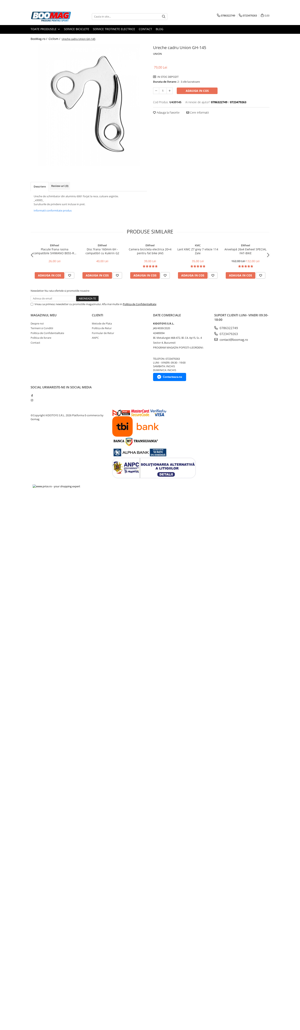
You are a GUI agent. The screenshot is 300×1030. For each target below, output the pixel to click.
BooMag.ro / (39, 39)
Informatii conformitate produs (53, 210)
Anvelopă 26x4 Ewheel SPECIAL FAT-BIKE (245, 251)
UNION (157, 54)
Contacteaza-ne (172, 376)
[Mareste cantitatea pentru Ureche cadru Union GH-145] (170, 91)
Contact (145, 29)
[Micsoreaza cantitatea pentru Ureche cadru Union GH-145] (156, 91)
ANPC (95, 338)
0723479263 (228, 334)
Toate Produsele (44, 29)
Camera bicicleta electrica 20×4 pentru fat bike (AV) (150, 251)
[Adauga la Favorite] (69, 275)
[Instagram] (32, 400)
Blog (159, 29)
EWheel (54, 245)
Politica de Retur (102, 328)
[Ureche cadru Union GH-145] (89, 105)
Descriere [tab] (40, 186)
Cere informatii (199, 112)
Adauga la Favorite (168, 112)
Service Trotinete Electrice (114, 29)
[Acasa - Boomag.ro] (51, 16)
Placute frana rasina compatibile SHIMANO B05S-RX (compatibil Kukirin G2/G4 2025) (54, 251)
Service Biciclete (76, 29)
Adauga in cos (197, 91)
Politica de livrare (41, 338)
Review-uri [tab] (59, 186)
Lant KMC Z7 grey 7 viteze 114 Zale (197, 251)
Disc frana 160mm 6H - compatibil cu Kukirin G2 (102, 251)
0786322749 (228, 328)
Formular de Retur (103, 333)
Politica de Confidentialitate (139, 304)
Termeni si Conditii (42, 328)
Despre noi (37, 323)
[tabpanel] (89, 105)
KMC (198, 245)
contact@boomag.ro (233, 339)
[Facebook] (32, 395)
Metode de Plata (102, 323)
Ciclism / (55, 39)
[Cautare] (163, 16)
